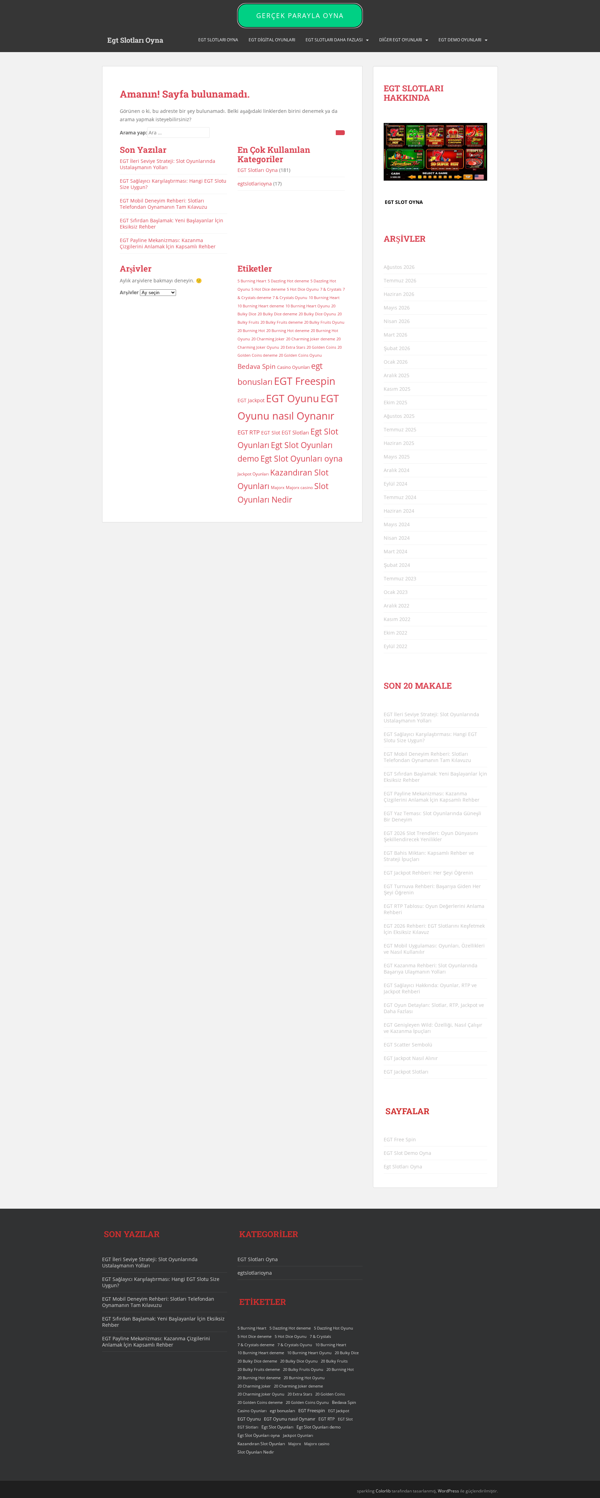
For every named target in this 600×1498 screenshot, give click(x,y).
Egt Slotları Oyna (135, 39)
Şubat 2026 (397, 348)
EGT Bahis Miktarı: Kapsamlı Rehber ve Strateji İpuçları (429, 856)
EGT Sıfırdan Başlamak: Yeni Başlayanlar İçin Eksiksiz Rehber (171, 223)
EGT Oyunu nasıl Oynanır (289, 1419)
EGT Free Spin (400, 1139)
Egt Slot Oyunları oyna (301, 458)
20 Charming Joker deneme (310, 339)
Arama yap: (133, 132)
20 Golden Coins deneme (260, 1402)
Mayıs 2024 (397, 524)
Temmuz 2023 (400, 578)
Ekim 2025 (395, 402)
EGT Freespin (304, 381)
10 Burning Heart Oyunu (307, 306)
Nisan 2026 (397, 321)
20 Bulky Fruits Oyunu (324, 322)
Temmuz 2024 (400, 497)
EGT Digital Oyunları (272, 40)
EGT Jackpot (251, 400)
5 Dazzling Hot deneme (288, 281)
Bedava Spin (257, 366)
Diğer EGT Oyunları (400, 40)
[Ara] (340, 132)
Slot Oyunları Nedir (256, 1452)
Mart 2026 (395, 334)
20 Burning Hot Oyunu (304, 1377)
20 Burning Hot (251, 330)
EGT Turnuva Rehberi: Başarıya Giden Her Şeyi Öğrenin (432, 889)
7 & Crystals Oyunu (290, 297)
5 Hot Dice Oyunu (303, 289)
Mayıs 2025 (397, 456)
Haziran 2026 (399, 294)
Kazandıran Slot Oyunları (261, 1444)
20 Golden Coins (321, 347)
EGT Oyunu (292, 398)
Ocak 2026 (396, 361)
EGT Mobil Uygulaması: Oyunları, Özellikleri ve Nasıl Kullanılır (434, 948)
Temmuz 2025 (400, 429)
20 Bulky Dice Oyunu (317, 314)
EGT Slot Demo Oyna (407, 1153)
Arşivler (129, 292)
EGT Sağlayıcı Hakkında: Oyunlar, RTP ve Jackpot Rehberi (430, 988)
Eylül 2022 (395, 646)
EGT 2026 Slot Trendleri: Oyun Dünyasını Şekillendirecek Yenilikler (431, 836)
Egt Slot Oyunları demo (319, 1427)
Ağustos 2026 (399, 267)
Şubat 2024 (397, 565)
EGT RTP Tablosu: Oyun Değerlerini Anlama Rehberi (434, 909)
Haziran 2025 (399, 443)
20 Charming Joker (268, 339)
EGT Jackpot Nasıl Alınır (411, 1058)
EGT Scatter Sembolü (408, 1044)
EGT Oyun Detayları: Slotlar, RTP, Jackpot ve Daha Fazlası (434, 1008)
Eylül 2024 (395, 483)
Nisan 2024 (397, 538)
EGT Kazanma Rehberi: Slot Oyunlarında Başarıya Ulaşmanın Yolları (430, 968)
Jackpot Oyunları (253, 474)
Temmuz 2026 (400, 280)
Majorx (277, 487)
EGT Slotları (295, 432)
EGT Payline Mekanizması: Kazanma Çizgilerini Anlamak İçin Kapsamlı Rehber (168, 243)
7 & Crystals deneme (256, 1344)
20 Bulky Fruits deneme (281, 322)
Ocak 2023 (396, 592)
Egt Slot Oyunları (277, 1427)
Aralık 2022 (396, 605)
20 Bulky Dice (347, 1352)
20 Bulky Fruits (334, 1361)
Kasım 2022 (397, 619)
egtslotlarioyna (255, 183)
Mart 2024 (395, 551)
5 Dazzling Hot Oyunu (333, 1328)
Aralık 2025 (396, 375)
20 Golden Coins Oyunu (300, 355)
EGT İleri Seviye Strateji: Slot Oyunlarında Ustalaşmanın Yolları (167, 164)
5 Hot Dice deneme (268, 289)
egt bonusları (282, 1411)
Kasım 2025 (397, 389)
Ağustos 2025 (399, 416)
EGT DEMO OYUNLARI (460, 40)
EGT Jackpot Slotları (406, 1071)
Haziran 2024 (399, 510)
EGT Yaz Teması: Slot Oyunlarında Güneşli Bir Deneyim (432, 816)
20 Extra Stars (293, 347)
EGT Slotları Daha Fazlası (334, 40)
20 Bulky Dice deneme (277, 314)
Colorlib (383, 1491)
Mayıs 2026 (397, 307)
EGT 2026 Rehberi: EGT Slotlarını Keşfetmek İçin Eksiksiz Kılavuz (434, 928)
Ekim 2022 (395, 632)
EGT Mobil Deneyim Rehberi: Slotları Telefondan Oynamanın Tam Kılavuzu (163, 203)
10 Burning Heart (324, 297)
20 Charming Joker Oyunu (261, 1394)
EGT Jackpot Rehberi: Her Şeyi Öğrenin (428, 872)
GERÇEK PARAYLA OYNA (300, 15)
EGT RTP (249, 432)
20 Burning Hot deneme (287, 330)
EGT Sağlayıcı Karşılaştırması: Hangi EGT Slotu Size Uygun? (173, 183)
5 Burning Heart (252, 281)
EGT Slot (270, 432)
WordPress (448, 1491)
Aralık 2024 (396, 470)
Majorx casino (299, 487)
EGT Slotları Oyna (258, 170)
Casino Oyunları (293, 367)
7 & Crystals (330, 289)
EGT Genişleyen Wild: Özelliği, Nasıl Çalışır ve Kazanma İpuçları (433, 1027)
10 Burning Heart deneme (261, 306)
